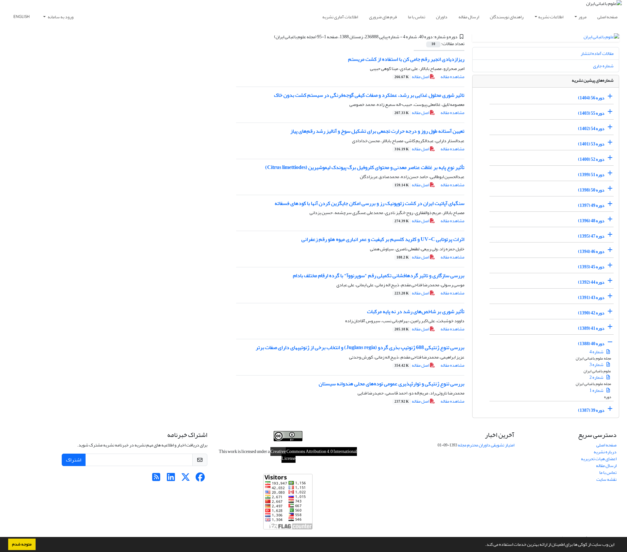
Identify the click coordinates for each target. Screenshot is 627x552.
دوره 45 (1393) (591, 266)
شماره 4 (596, 351)
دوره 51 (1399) (591, 174)
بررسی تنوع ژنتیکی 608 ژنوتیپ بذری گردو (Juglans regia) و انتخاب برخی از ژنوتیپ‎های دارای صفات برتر (360, 347)
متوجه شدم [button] (22, 544)
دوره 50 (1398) (591, 190)
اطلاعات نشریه (550, 16)
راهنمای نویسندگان (506, 16)
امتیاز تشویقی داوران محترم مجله (486, 445)
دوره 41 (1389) (591, 328)
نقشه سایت (606, 479)
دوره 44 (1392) (591, 282)
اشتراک (73, 460)
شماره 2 (596, 377)
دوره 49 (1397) (591, 205)
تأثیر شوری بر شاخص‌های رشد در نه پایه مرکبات (415, 311)
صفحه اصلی (607, 16)
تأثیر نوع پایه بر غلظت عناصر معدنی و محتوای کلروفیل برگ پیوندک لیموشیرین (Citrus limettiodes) (364, 167)
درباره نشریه (605, 451)
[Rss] (156, 479)
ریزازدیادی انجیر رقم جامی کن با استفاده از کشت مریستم (406, 59)
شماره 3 (596, 364)
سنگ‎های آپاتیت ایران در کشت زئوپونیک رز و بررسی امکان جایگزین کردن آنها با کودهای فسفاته (369, 203)
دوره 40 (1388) (591, 343)
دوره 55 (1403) (591, 113)
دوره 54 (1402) (591, 128)
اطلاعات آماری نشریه (340, 16)
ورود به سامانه (60, 16)
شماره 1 (596, 390)
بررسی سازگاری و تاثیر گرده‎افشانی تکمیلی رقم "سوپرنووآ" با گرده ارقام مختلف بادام (378, 275)
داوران (441, 16)
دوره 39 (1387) (591, 410)
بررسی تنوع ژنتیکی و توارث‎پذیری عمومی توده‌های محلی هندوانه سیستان (391, 384)
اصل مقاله (412, 76)
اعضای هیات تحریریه (599, 458)
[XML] (270, 36)
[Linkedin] (171, 479)
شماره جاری (603, 65)
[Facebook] (200, 479)
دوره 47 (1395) (591, 236)
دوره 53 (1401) (591, 144)
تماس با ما (416, 16)
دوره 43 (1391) (591, 297)
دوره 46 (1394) (591, 251)
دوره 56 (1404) (591, 97)
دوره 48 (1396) (591, 220)
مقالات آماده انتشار (597, 53)
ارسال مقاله (468, 16)
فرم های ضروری (383, 16)
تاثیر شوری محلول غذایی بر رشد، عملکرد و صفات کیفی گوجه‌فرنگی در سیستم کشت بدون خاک (369, 95)
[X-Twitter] (186, 479)
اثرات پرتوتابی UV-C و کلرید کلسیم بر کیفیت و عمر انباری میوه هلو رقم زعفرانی (382, 239)
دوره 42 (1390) (591, 313)
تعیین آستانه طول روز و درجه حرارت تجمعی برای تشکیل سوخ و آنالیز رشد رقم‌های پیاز (377, 131)
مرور (582, 16)
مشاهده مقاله (452, 76)
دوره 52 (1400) (591, 159)
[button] (483, 545)
